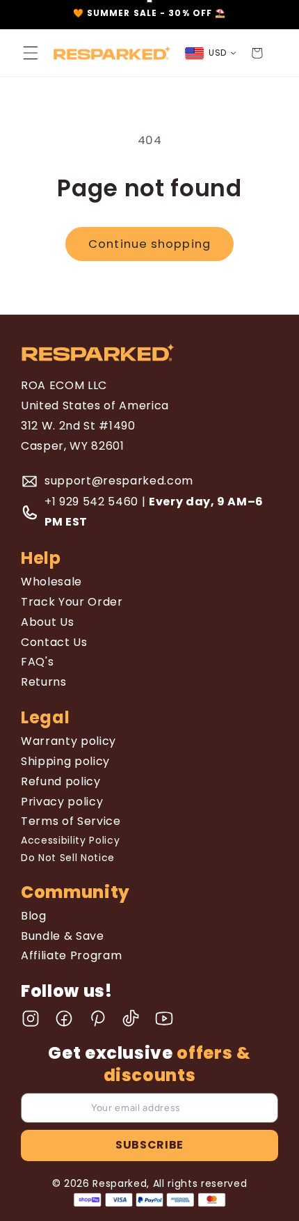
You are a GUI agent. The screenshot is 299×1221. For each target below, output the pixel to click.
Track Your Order (72, 602)
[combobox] (211, 53)
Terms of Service (71, 821)
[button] (30, 53)
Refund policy (61, 781)
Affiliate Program (71, 955)
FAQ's (37, 662)
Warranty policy (68, 741)
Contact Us (54, 642)
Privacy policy (62, 802)
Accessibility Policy (70, 840)
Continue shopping (149, 244)
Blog (34, 916)
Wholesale (51, 582)
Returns (44, 682)
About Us (47, 622)
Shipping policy (65, 761)
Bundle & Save (62, 936)
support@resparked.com (119, 481)
